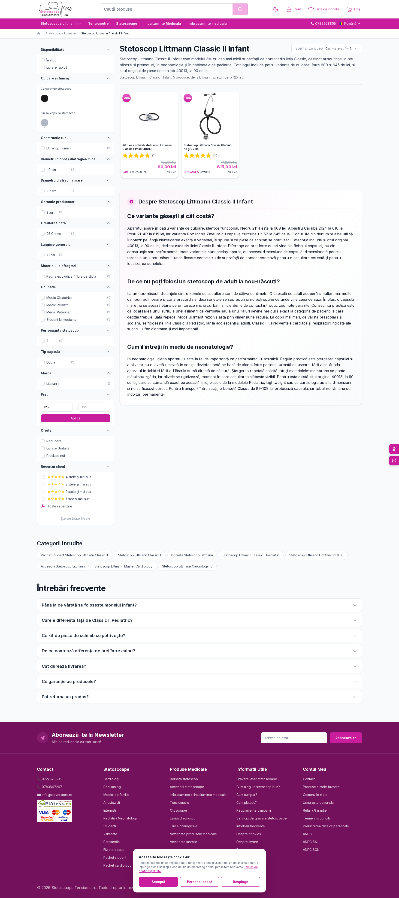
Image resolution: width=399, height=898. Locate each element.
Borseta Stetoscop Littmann (192, 555)
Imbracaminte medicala (207, 23)
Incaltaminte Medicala (163, 23)
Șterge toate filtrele (75, 518)
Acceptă (158, 882)
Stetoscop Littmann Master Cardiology (123, 566)
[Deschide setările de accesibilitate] (394, 449)
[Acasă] (38, 33)
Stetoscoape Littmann (59, 23)
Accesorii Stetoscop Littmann (63, 566)
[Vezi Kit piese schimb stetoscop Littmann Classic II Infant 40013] (149, 117)
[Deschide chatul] (394, 460)
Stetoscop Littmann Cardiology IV (187, 566)
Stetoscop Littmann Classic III (140, 555)
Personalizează (199, 882)
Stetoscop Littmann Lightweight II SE (316, 555)
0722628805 (325, 23)
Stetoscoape (126, 23)
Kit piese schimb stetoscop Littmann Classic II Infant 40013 (147, 147)
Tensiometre (98, 23)
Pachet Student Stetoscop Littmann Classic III (75, 555)
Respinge (240, 882)
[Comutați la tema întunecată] (276, 9)
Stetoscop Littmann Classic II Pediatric (251, 555)
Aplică (75, 418)
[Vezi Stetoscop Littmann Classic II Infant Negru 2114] (210, 117)
